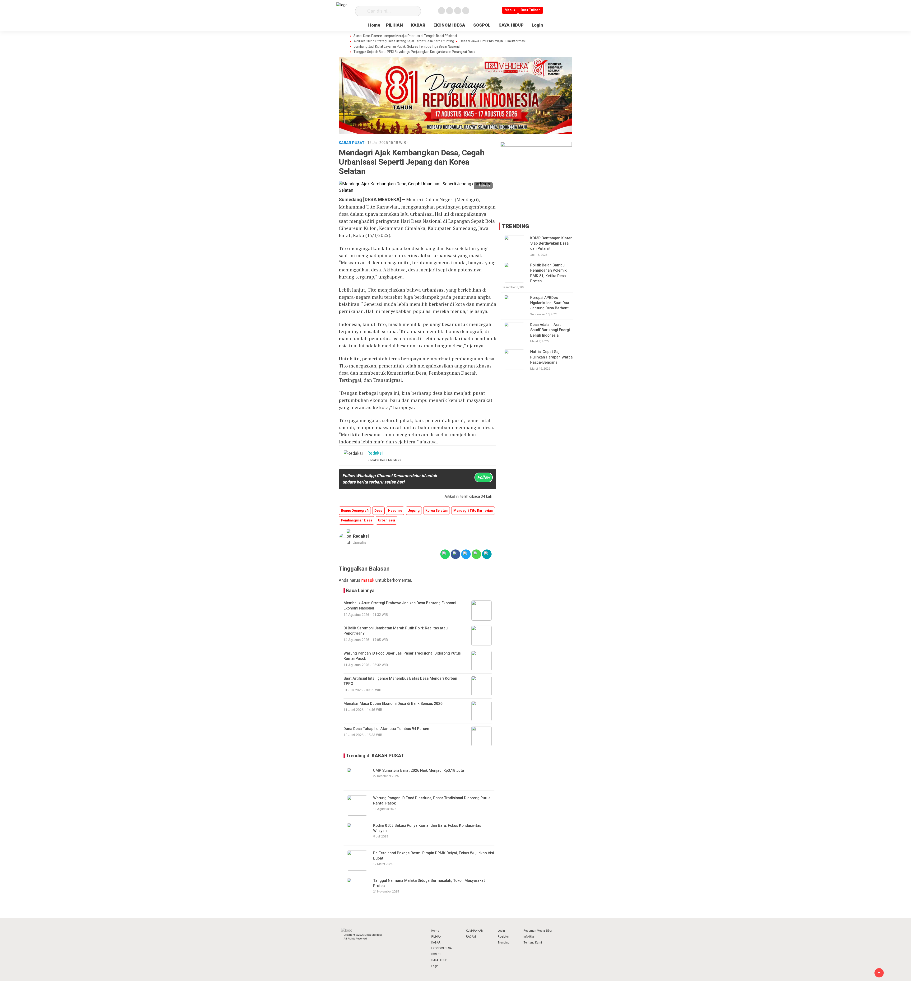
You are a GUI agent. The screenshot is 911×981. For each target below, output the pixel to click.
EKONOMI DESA (449, 25)
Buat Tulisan (530, 10)
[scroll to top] (879, 973)
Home (374, 25)
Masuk (510, 10)
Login (537, 25)
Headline (395, 510)
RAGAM (471, 937)
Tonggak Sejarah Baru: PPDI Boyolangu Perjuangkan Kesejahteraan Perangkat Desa (414, 52)
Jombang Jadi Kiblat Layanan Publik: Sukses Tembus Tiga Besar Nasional (406, 46)
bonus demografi (355, 510)
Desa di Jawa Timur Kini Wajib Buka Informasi (492, 41)
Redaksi (361, 536)
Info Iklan (529, 937)
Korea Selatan (436, 510)
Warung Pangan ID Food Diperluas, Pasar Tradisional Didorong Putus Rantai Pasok (431, 800)
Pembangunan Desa (356, 520)
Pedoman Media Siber (538, 931)
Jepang (414, 510)
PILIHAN (394, 25)
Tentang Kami (533, 942)
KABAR (418, 25)
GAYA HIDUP (511, 25)
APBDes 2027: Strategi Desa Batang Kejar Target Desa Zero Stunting (403, 41)
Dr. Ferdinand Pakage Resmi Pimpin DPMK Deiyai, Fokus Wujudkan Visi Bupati (433, 855)
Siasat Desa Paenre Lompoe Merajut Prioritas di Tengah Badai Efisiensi (405, 36)
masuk (367, 580)
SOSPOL (481, 25)
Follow (483, 477)
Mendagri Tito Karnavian (473, 510)
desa (378, 510)
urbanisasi (386, 520)
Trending (503, 942)
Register (503, 937)
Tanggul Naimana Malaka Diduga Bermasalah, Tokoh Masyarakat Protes (429, 883)
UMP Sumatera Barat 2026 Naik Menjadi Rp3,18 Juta (418, 770)
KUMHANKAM (474, 931)
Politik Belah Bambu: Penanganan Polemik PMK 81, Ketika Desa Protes (548, 273)
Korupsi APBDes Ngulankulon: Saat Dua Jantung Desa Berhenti (550, 303)
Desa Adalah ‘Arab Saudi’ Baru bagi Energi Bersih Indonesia (550, 330)
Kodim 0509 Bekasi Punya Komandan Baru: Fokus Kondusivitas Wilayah (427, 828)
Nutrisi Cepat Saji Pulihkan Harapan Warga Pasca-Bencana (551, 357)
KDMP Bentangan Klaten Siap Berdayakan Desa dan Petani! (551, 243)
